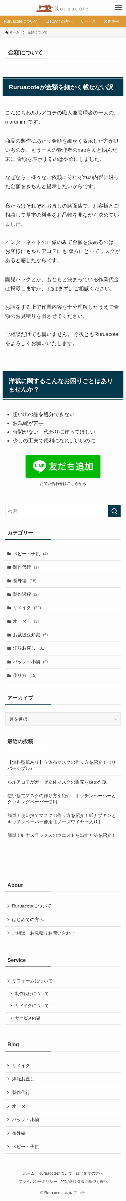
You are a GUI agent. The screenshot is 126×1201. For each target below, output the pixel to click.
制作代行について (32, 993)
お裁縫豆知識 (30, 634)
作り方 (25, 675)
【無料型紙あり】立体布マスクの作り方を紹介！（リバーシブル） (61, 765)
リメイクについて (32, 1005)
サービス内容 (27, 1018)
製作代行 (26, 567)
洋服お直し (29, 648)
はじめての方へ (28, 919)
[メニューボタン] (118, 8)
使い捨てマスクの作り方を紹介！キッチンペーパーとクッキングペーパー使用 (61, 799)
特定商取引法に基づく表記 (84, 1181)
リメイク (27, 607)
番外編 (25, 580)
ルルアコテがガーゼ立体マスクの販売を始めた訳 (57, 782)
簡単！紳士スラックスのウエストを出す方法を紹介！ (61, 835)
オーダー (26, 621)
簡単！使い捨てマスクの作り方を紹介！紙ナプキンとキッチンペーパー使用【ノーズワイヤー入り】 (61, 818)
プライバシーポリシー (37, 1181)
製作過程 (26, 594)
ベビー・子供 (30, 553)
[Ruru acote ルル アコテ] (63, 8)
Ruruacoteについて (31, 905)
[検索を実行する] (114, 511)
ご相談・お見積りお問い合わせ (43, 933)
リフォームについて (32, 980)
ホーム (29, 1173)
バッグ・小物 (30, 661)
